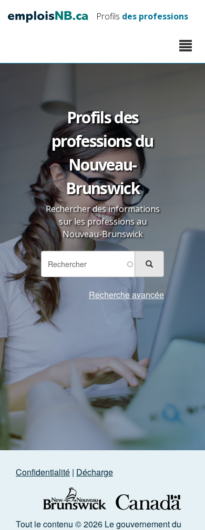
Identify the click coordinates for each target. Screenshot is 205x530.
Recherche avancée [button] (126, 295)
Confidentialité (43, 472)
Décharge (94, 472)
